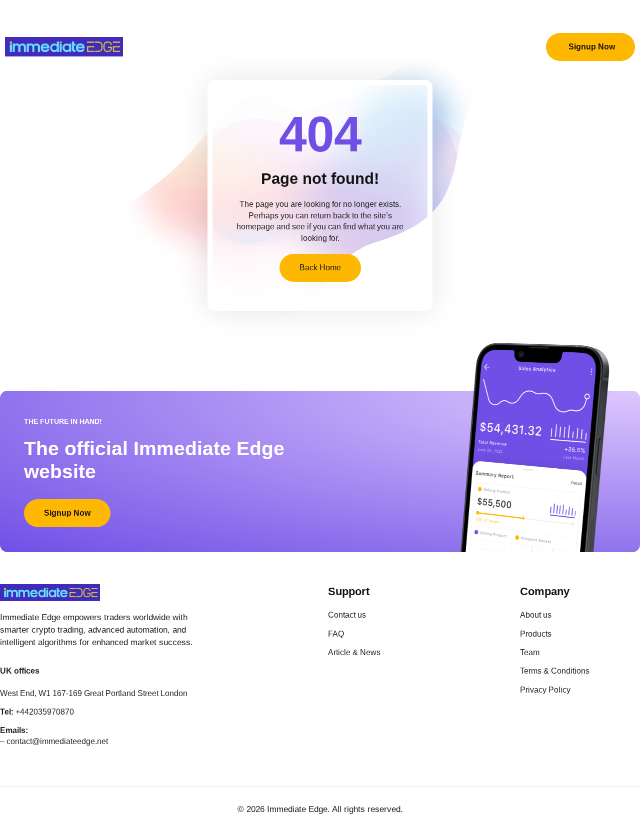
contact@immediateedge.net (57, 741)
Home (141, 46)
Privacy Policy (481, 46)
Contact (416, 46)
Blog (336, 46)
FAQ (373, 46)
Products (191, 46)
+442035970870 (45, 712)
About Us (248, 46)
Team (297, 46)
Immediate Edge (297, 809)
